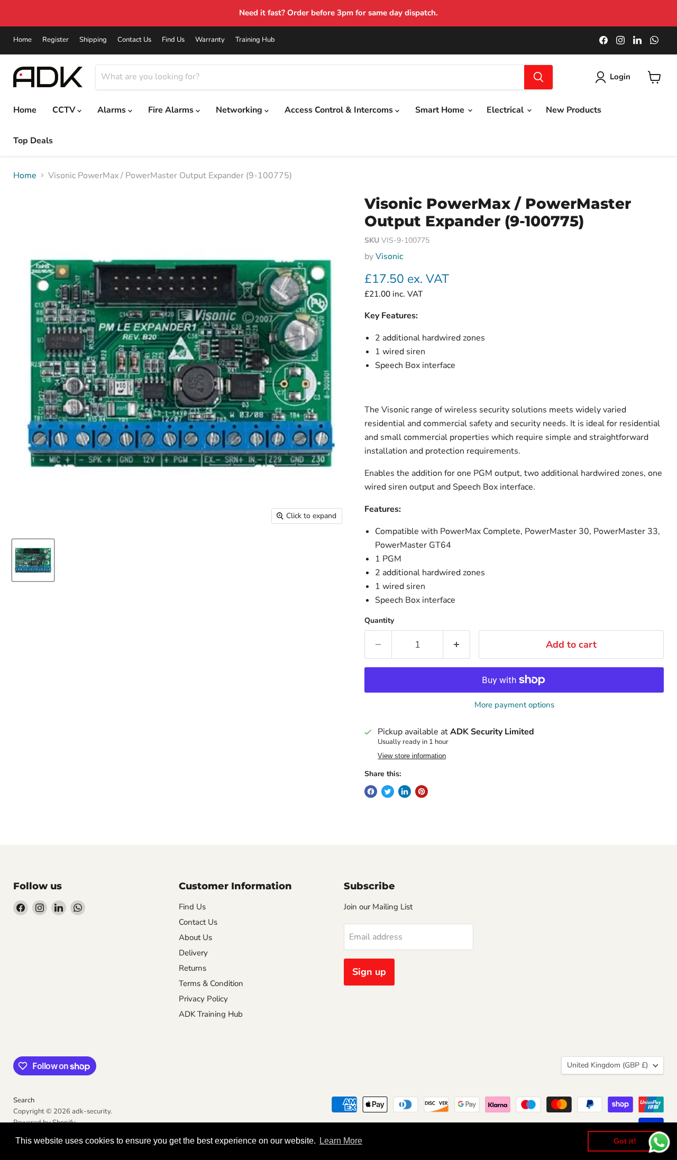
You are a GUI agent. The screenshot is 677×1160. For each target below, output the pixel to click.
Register (55, 40)
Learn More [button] (340, 1140)
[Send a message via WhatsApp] (659, 1142)
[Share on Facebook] (370, 791)
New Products (573, 110)
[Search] (538, 77)
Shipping (93, 40)
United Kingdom (607, 1065)
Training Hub (255, 40)
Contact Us (134, 40)
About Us (195, 937)
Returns (192, 968)
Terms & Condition (211, 983)
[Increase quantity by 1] (456, 644)
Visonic (389, 256)
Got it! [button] (625, 1141)
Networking (240, 110)
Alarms (112, 110)
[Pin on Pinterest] (421, 791)
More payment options (514, 705)
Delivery (193, 952)
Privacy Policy (203, 998)
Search (23, 1100)
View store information (412, 756)
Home (22, 40)
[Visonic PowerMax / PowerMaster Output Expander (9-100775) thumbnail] (33, 560)
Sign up (369, 971)
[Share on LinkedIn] (404, 791)
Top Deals (33, 140)
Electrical (506, 110)
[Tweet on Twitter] (387, 791)
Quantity (379, 620)
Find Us (173, 40)
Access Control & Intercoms (340, 110)
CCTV (64, 110)
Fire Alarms (172, 110)
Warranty (210, 40)
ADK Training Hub (211, 1014)
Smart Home (440, 110)
